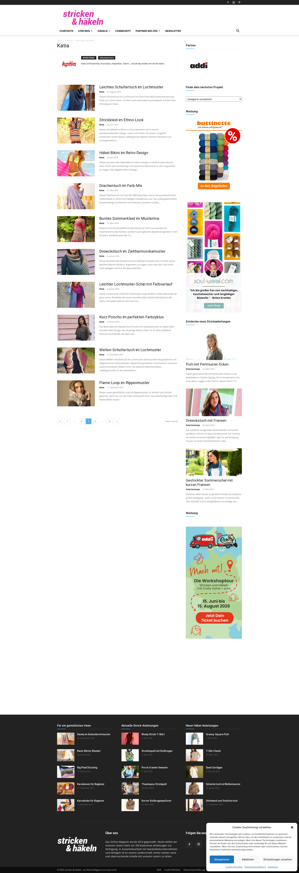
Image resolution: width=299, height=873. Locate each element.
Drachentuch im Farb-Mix (120, 185)
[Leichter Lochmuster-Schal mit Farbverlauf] (76, 295)
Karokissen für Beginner (91, 784)
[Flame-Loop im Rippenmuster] (76, 393)
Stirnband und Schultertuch (222, 800)
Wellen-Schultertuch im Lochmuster (130, 350)
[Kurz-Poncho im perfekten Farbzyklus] (76, 328)
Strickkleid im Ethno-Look (121, 120)
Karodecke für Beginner (90, 800)
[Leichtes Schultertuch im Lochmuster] (76, 98)
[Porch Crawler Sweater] (130, 772)
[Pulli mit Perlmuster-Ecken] (214, 346)
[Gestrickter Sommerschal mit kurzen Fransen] (214, 462)
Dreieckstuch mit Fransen (206, 420)
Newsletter (173, 31)
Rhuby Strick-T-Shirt (153, 734)
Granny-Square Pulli (217, 734)
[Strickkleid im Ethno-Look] (76, 131)
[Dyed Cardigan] (194, 772)
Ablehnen (248, 859)
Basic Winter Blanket (89, 751)
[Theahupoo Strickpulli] (130, 788)
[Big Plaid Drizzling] (65, 772)
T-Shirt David (213, 751)
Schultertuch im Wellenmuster (223, 784)
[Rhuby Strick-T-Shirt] (130, 739)
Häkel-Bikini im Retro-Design (123, 153)
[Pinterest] (239, 2)
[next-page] (117, 421)
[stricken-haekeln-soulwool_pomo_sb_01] (214, 311)
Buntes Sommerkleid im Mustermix (129, 218)
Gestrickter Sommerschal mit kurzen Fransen (209, 482)
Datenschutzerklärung (255, 867)
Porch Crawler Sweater (155, 767)
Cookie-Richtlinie (234, 867)
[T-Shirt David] (194, 755)
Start (59, 40)
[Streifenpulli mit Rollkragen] (130, 755)
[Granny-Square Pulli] (194, 739)
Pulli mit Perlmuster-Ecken (207, 364)
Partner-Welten (146, 31)
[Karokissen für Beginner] (65, 788)
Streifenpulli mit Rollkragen (157, 751)
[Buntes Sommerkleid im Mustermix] (76, 229)
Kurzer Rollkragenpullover (156, 800)
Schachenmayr (193, 369)
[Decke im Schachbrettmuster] (65, 739)
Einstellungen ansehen (278, 859)
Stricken (84, 31)
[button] (292, 827)
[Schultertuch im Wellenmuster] (194, 788)
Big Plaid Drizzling (87, 767)
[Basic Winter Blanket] (65, 755)
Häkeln (102, 31)
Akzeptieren (221, 859)
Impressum (273, 867)
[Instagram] (233, 2)
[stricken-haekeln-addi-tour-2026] (214, 637)
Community (123, 31)
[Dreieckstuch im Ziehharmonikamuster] (76, 262)
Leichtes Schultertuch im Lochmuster (131, 87)
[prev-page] (60, 421)
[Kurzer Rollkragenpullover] (130, 805)
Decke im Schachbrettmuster (93, 734)
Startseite (66, 31)
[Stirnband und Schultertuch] (194, 805)
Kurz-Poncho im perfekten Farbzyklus (131, 317)
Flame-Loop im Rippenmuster (124, 383)
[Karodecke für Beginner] (65, 805)
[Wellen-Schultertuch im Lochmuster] (76, 360)
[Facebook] (227, 2)
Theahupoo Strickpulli (154, 784)
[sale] (214, 192)
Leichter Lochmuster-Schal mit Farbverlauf (136, 284)
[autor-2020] (199, 77)
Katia (101, 91)
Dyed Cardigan (214, 767)
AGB (159, 869)
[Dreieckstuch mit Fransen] (214, 402)
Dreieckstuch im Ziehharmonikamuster (132, 251)
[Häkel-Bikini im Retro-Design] (76, 163)
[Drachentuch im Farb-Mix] (76, 196)
